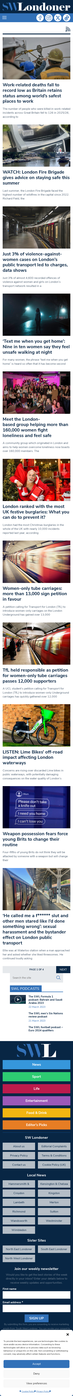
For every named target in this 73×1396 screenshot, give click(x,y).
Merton (54, 1202)
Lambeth (18, 1202)
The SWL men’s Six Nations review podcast (46, 1015)
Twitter (57, 17)
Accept (36, 1364)
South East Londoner (54, 1249)
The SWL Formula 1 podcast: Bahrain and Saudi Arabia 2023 (45, 1000)
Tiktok (66, 17)
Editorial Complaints (54, 1146)
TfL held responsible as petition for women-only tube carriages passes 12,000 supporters (35, 675)
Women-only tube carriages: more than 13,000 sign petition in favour (35, 593)
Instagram (49, 17)
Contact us (19, 1165)
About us (19, 1146)
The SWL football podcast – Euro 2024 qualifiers (46, 1028)
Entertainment (37, 1101)
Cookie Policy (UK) (54, 1165)
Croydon (18, 1193)
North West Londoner (19, 1258)
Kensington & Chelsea (54, 1184)
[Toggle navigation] (4, 17)
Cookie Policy (28, 1391)
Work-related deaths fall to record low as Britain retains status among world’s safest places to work (32, 93)
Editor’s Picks (36, 1125)
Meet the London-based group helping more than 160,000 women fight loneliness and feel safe (35, 427)
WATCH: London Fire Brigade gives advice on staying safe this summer (36, 177)
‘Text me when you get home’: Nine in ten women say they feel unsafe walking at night (36, 346)
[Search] (58, 977)
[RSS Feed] (67, 29)
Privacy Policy (43, 1391)
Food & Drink (36, 1113)
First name (9, 1288)
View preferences (36, 1383)
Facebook (40, 17)
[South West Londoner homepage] (36, 7)
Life (37, 1088)
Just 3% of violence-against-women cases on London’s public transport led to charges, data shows (35, 262)
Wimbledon (19, 1230)
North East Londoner (19, 1249)
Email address (13, 1302)
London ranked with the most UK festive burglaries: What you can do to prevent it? (36, 511)
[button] (67, 1334)
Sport (36, 1076)
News (36, 1064)
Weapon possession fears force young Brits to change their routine (35, 839)
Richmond (18, 1212)
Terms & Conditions (54, 1156)
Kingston (54, 1193)
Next (63, 970)
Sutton (54, 1212)
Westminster (54, 1221)
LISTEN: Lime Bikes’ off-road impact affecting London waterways (33, 757)
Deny (36, 1373)
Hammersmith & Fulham (19, 1185)
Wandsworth (19, 1221)
